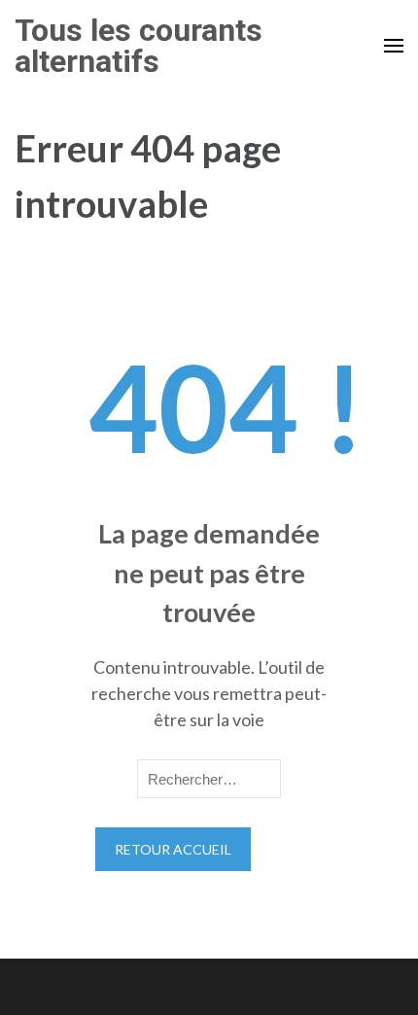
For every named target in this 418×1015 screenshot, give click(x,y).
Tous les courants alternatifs (138, 46)
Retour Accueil (173, 849)
